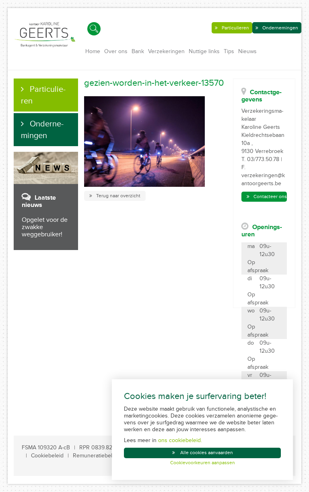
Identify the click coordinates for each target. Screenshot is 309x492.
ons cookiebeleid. (180, 440)
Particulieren (235, 28)
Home (92, 51)
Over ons (116, 51)
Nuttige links (204, 51)
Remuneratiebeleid (96, 455)
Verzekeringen (166, 51)
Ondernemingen (280, 28)
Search (94, 28)
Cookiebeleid (47, 455)
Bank (138, 51)
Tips (229, 51)
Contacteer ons (270, 197)
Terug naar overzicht (118, 196)
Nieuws (247, 51)
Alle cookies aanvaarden (206, 453)
